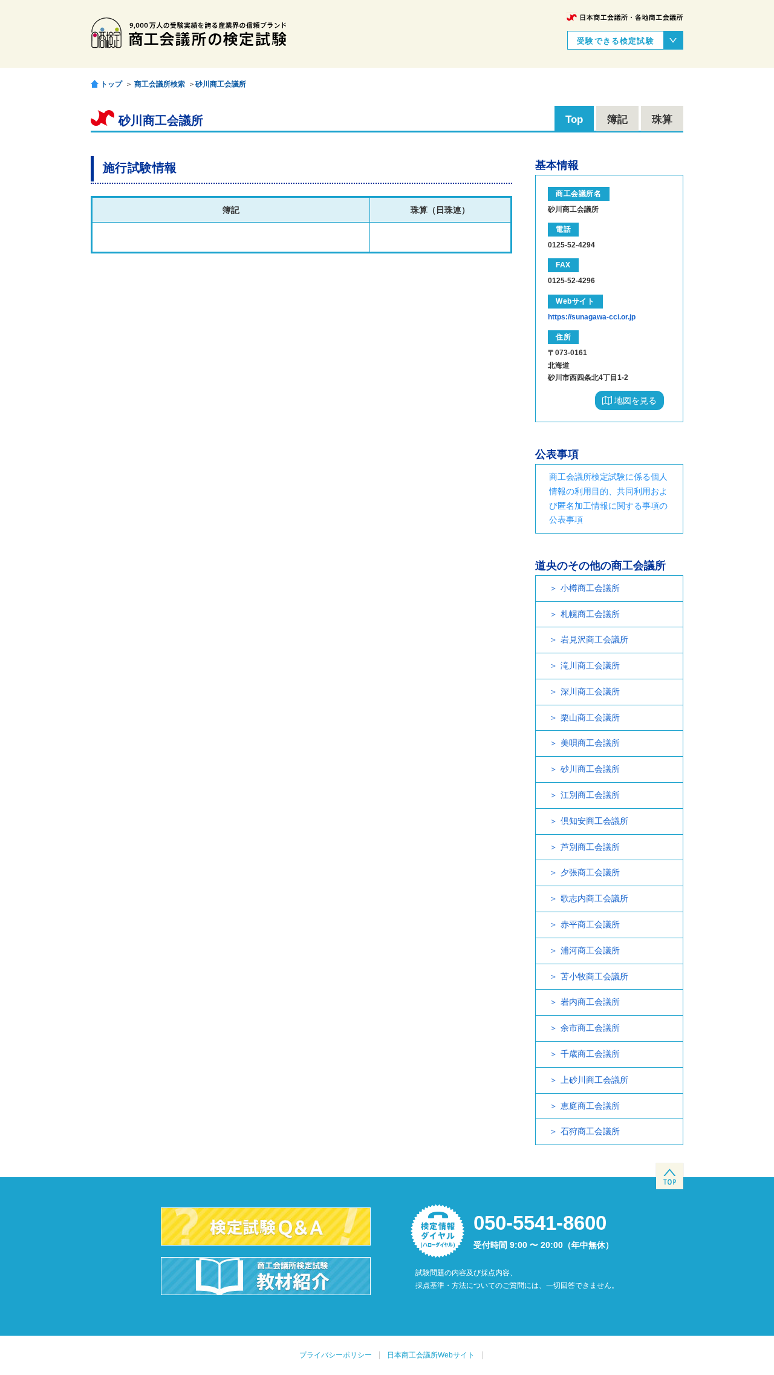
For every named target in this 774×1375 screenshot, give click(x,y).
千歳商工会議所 (590, 1054)
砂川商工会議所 (220, 84)
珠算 (662, 119)
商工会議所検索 (159, 84)
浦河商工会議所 (590, 950)
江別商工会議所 (590, 795)
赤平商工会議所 (590, 924)
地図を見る (634, 400)
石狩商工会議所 (590, 1131)
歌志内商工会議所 (594, 898)
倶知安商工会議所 (594, 821)
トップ (111, 84)
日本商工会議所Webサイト (431, 1355)
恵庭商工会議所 (590, 1106)
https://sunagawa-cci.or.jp (592, 317)
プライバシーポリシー (335, 1355)
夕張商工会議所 (590, 872)
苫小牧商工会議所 (594, 976)
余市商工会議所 (590, 1028)
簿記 (617, 119)
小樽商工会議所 (590, 588)
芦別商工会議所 (590, 847)
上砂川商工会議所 (594, 1080)
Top (574, 119)
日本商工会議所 (625, 17)
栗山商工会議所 (590, 717)
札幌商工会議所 (590, 614)
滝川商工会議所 (590, 665)
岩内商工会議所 (590, 1002)
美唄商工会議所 (590, 743)
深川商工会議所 (590, 691)
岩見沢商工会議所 (594, 639)
